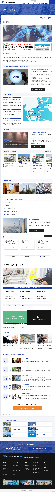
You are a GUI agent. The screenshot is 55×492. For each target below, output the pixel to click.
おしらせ (4, 469)
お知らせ (45, 467)
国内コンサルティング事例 (16, 470)
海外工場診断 (49, 17)
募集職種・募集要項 (36, 472)
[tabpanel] (10, 164)
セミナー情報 (38, 3)
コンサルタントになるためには (37, 468)
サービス (4, 465)
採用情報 (46, 3)
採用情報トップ (35, 462)
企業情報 (42, 3)
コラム (14, 474)
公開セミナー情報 (15, 462)
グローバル (32, 3)
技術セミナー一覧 (15, 465)
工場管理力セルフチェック (7, 468)
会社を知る (34, 465)
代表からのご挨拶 (27, 465)
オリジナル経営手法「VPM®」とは (37, 89)
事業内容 (24, 3)
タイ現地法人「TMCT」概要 (37, 146)
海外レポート (45, 464)
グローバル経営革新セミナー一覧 (36, 230)
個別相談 (34, 469)
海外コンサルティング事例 (16, 471)
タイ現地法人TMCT (27, 469)
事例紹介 (28, 3)
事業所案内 (26, 468)
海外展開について (42, 17)
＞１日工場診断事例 (22, 327)
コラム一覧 (46, 236)
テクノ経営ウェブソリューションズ (28, 471)
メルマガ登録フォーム (47, 470)
